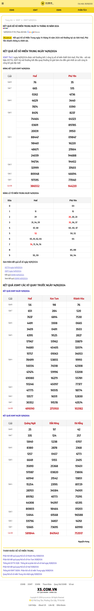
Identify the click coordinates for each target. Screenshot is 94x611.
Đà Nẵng (79, 423)
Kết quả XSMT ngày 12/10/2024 (16, 415)
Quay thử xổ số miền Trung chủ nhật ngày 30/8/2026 (22, 574)
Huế (35, 75)
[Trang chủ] (47, 3)
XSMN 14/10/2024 (21, 278)
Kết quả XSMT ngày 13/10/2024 (16, 291)
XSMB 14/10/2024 (17, 275)
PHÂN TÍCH (82, 10)
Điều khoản (61, 605)
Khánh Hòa (79, 298)
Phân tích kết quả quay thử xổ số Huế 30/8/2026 (21, 567)
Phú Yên (72, 75)
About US (42, 605)
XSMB (11, 10)
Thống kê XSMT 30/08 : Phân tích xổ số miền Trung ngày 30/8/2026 (28, 570)
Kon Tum (54, 298)
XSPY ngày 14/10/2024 (13, 271)
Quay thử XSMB (60, 584)
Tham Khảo (47, 584)
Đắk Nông (54, 423)
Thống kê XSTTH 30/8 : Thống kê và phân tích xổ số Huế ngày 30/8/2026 (30, 563)
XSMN (58, 10)
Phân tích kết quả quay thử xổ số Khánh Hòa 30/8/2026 (23, 556)
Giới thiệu (32, 605)
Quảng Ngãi (29, 423)
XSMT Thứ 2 (8, 57)
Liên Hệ (51, 605)
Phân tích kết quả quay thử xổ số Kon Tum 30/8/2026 (22, 559)
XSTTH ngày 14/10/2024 (13, 267)
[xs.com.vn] (47, 591)
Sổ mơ (71, 584)
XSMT (35, 10)
